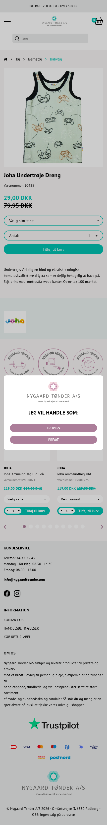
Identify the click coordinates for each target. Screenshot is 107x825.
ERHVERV (53, 428)
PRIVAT (53, 439)
